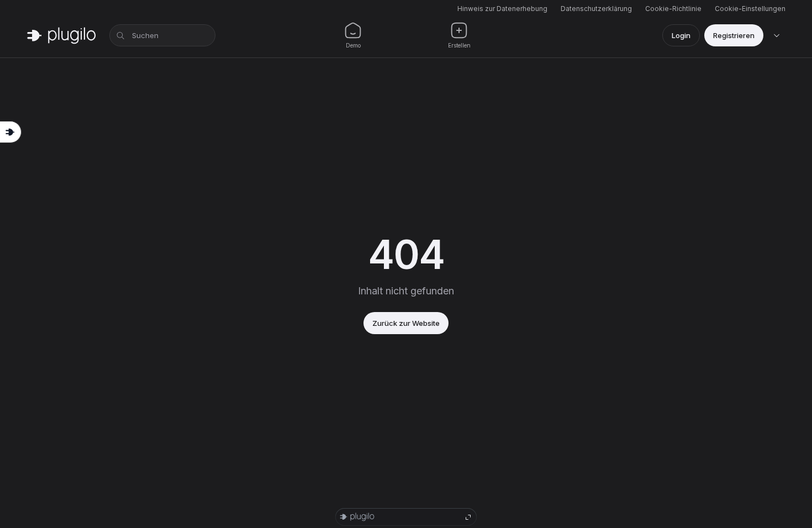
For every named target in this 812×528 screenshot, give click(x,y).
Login (681, 35)
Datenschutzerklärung (596, 8)
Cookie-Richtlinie (673, 8)
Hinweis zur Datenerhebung (502, 8)
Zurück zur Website (406, 323)
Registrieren (734, 35)
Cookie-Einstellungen (750, 8)
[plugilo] (61, 35)
